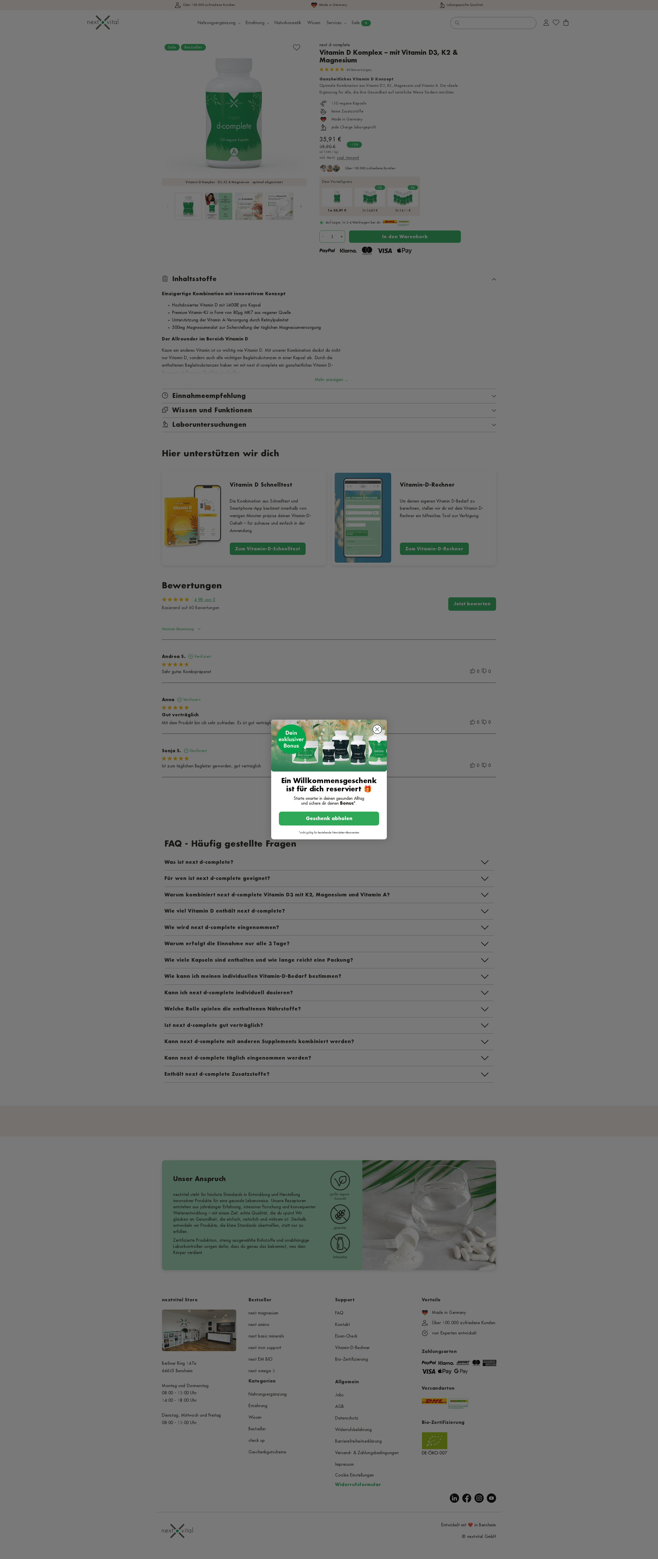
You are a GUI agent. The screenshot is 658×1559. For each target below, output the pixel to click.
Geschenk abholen (329, 818)
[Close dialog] (377, 729)
